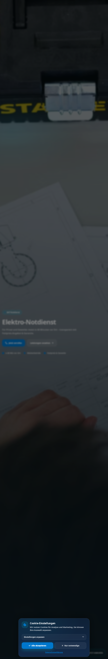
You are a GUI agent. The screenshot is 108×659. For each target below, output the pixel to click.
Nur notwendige (71, 645)
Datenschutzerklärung (54, 652)
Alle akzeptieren (38, 645)
